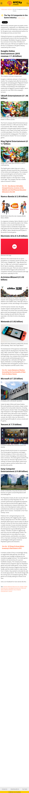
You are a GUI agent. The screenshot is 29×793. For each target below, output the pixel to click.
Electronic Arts (15, 586)
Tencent (10, 591)
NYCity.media (4, 9)
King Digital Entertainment (14, 588)
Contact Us (4, 789)
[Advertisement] (14, 659)
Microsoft (23, 588)
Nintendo (10, 589)
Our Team (24, 789)
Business (10, 9)
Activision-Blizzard (7, 586)
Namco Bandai (4, 589)
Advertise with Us (15, 789)
